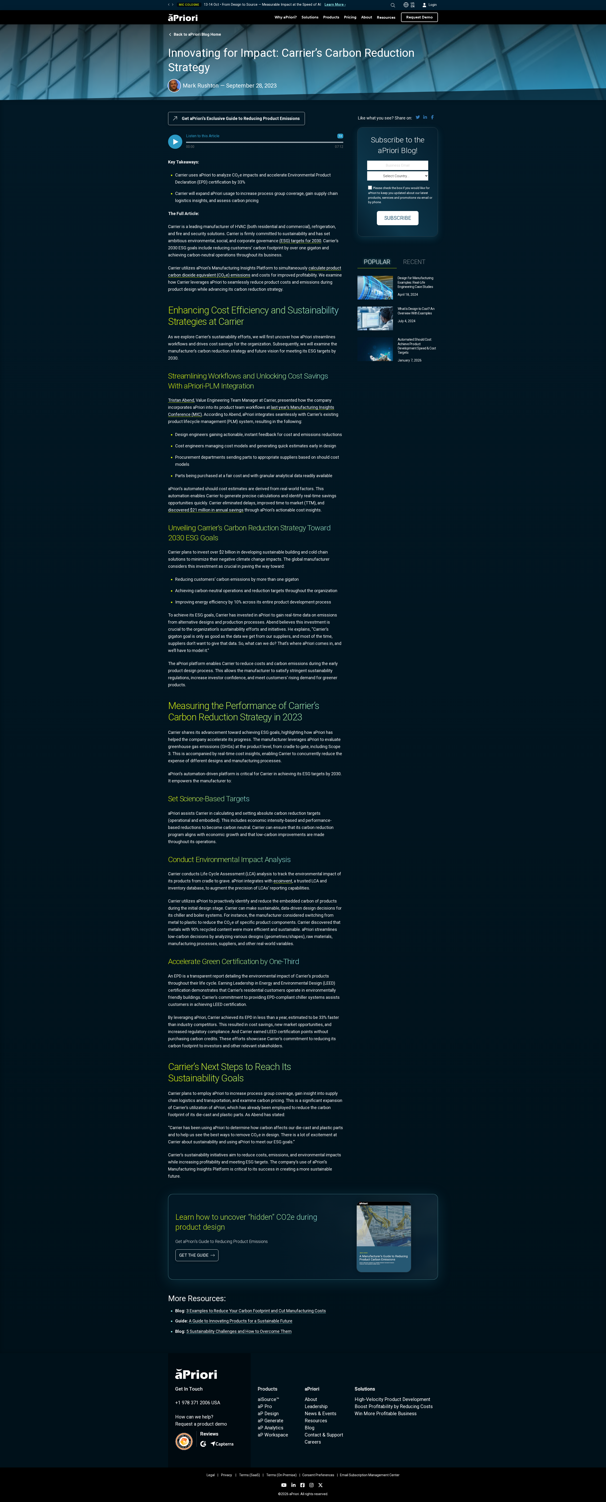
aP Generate (270, 1420)
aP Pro (265, 1406)
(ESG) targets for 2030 (300, 240)
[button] (393, 5)
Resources (386, 17)
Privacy (226, 1475)
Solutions (310, 17)
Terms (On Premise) (281, 1475)
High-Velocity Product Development (392, 1399)
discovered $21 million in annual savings (206, 509)
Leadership (316, 1406)
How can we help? (194, 1417)
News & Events (320, 1413)
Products (331, 17)
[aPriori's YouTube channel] (284, 1485)
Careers (313, 1442)
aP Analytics (270, 1428)
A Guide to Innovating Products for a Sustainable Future (240, 1320)
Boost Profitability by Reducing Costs (394, 1406)
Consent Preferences (318, 1475)
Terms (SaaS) (249, 1475)
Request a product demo (201, 1424)
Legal (211, 1475)
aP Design (268, 1413)
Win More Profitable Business (386, 1413)
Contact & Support (324, 1435)
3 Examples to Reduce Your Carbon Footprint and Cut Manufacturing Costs (256, 1310)
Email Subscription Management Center (370, 1475)
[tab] (377, 261)
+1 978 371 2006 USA (197, 1402)
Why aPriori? (286, 17)
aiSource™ (268, 1399)
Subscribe (397, 218)
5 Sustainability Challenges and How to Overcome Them (239, 1331)
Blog (309, 1428)
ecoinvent (282, 880)
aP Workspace (273, 1435)
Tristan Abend (181, 400)
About (366, 17)
